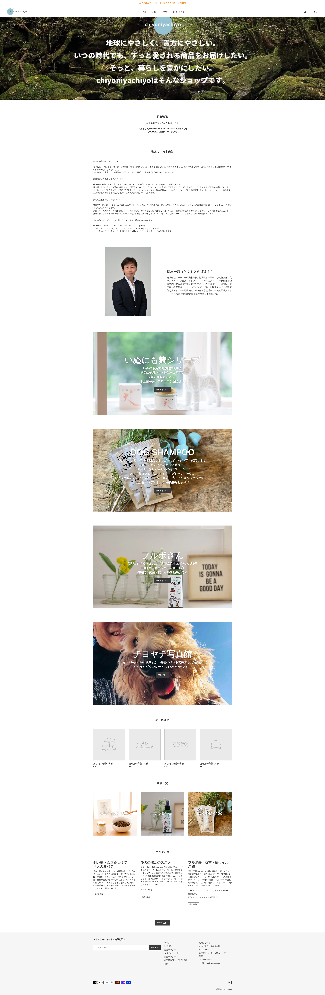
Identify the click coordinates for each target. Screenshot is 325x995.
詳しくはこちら (162, 390)
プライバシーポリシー (173, 953)
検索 (166, 964)
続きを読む (99, 894)
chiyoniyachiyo (226, 989)
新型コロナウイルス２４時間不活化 (203, 897)
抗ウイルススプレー (219, 890)
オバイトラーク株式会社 (209, 946)
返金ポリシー (170, 950)
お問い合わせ (204, 943)
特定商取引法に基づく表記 (175, 960)
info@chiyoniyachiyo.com (209, 963)
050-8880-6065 (205, 959)
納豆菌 (143, 889)
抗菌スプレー (194, 894)
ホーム (167, 943)
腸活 (150, 890)
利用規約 (168, 946)
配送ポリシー (170, 957)
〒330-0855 (204, 950)
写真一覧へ (162, 675)
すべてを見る (162, 923)
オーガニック (194, 890)
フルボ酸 (205, 890)
